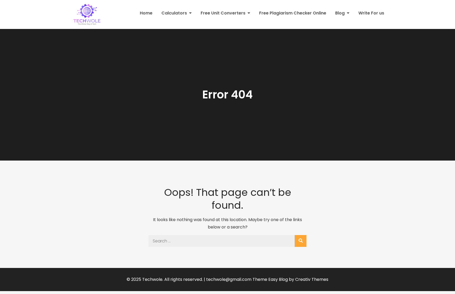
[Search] (300, 241)
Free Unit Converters (223, 13)
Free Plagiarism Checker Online (292, 13)
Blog (340, 13)
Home (146, 13)
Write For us (371, 13)
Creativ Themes (311, 279)
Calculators (174, 13)
